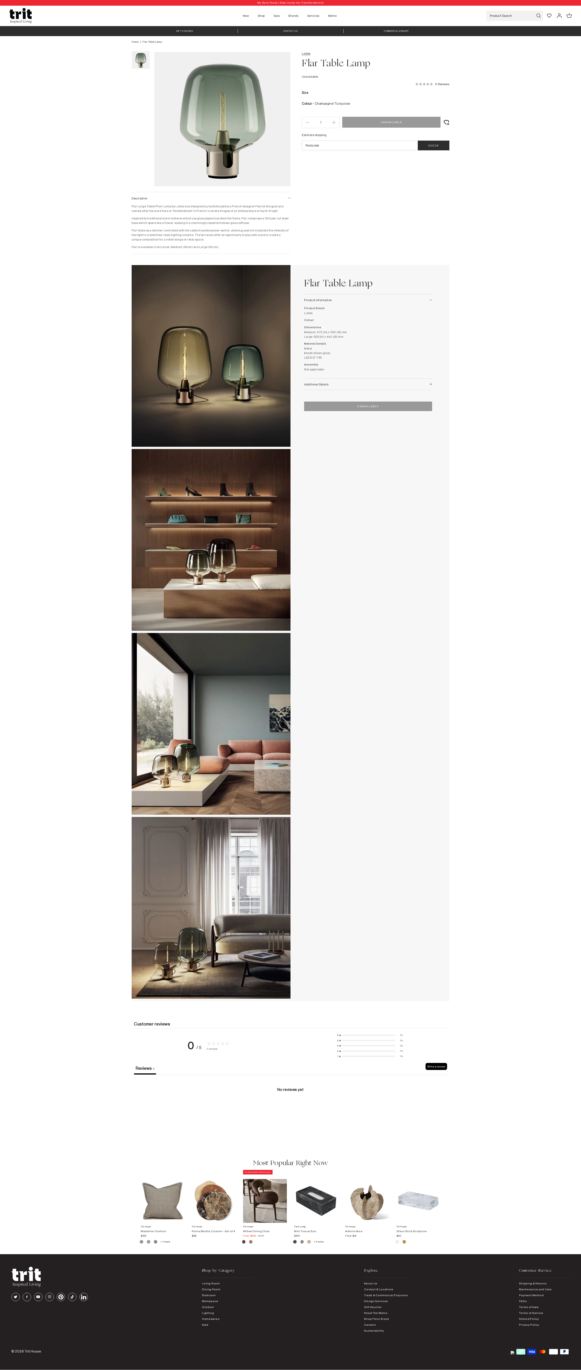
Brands (293, 15)
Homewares (210, 1318)
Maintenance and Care (535, 1289)
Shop (261, 15)
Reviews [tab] (145, 1068)
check (433, 145)
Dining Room (211, 1289)
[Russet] (155, 1242)
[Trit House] (20, 16)
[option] (290, 3)
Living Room (211, 1283)
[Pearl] (309, 1242)
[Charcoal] (295, 1242)
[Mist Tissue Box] (316, 1196)
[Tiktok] (72, 1297)
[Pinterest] (61, 1297)
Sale (277, 15)
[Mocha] (244, 1242)
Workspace (210, 1301)
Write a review (436, 1066)
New (246, 15)
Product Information (318, 300)
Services (313, 15)
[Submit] (538, 15)
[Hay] (141, 1242)
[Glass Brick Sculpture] (418, 1196)
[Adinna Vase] (367, 1196)
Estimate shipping (314, 135)
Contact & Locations (379, 1289)
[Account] (559, 15)
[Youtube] (38, 1297)
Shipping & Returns (533, 1283)
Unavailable (391, 122)
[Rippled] (397, 1242)
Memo (332, 15)
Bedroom (209, 1295)
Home (135, 41)
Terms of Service (531, 1313)
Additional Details (316, 384)
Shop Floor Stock (376, 1318)
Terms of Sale (529, 1307)
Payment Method (531, 1295)
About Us (370, 1283)
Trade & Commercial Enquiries (386, 1295)
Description (140, 198)
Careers (370, 1324)
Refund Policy (529, 1318)
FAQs (523, 1301)
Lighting (208, 1313)
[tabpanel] (290, 1108)
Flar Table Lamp (152, 41)
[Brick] (404, 1242)
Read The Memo (375, 1313)
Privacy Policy (529, 1324)
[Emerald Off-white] (302, 1242)
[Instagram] (49, 1297)
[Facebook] (27, 1297)
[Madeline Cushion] (163, 1196)
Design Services (376, 1301)
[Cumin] (251, 1242)
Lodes (306, 53)
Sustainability (374, 1330)
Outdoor (208, 1307)
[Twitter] (15, 1297)
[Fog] (148, 1242)
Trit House (33, 1351)
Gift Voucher (373, 1307)
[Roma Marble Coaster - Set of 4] (214, 1196)
